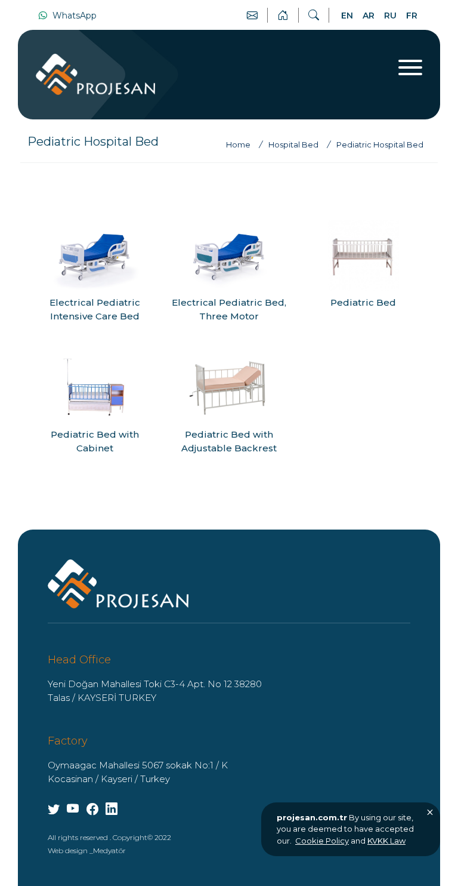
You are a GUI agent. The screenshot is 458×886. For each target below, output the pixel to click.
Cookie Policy (322, 840)
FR (411, 15)
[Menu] (410, 67)
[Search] (314, 15)
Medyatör (109, 850)
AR (369, 15)
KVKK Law (386, 840)
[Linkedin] (111, 809)
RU (390, 15)
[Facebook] (92, 809)
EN (347, 15)
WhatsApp (73, 15)
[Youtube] (54, 809)
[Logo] (118, 583)
